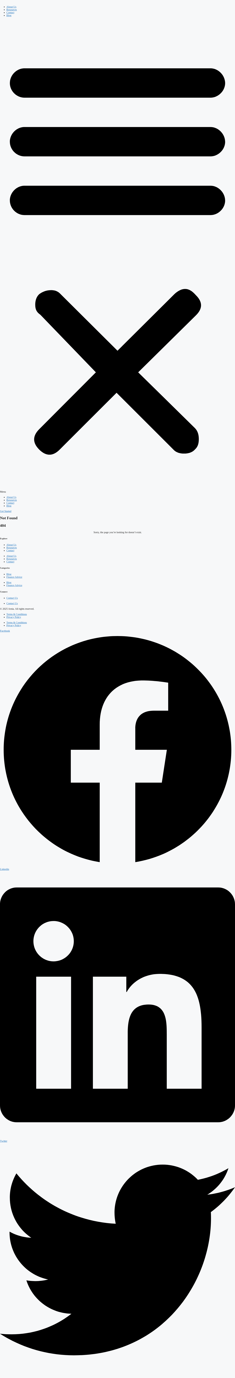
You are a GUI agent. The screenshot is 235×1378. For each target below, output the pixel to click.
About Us (11, 6)
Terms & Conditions (16, 614)
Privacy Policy (13, 617)
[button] (117, 256)
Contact (10, 12)
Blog (8, 15)
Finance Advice (14, 577)
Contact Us (12, 598)
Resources (11, 9)
